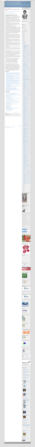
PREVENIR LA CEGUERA (25, 404)
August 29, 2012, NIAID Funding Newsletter (26, 79)
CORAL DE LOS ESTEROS (25, 430)
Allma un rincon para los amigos (26, 438)
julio (23, 184)
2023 (23, 34)
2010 (23, 189)
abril (23, 186)
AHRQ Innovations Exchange (25, 110)
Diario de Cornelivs (25, 388)
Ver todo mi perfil (23, 226)
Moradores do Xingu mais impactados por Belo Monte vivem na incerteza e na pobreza (26, 420)
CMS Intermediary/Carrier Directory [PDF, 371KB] (11, 87)
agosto (23, 44)
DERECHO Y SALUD (25, 384)
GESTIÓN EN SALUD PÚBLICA (15, 2)
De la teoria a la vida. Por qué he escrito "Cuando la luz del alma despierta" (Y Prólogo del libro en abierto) (28, 390)
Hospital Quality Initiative (8, 106)
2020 (23, 36)
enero (23, 188)
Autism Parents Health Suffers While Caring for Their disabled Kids (27, 411)
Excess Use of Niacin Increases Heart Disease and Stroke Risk (28, 401)
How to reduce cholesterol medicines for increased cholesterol (28, 427)
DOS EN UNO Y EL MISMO (25, 397)
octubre (23, 43)
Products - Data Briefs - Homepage (26, 76)
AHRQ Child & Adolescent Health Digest (26, 173)
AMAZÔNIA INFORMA (25, 419)
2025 (23, 33)
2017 (23, 38)
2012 (23, 41)
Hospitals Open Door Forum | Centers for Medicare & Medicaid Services (12, 11)
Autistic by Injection (25, 410)
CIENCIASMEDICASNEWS (25, 374)
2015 (23, 39)
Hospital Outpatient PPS (8, 107)
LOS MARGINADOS (25, 377)
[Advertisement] (10, 121)
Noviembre (24, 409)
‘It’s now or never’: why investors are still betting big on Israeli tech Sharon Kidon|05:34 (26, 378)
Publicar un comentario (7, 115)
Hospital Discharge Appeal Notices (9, 109)
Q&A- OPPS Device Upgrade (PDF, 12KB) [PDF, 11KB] (11, 88)
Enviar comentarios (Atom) (10, 127)
